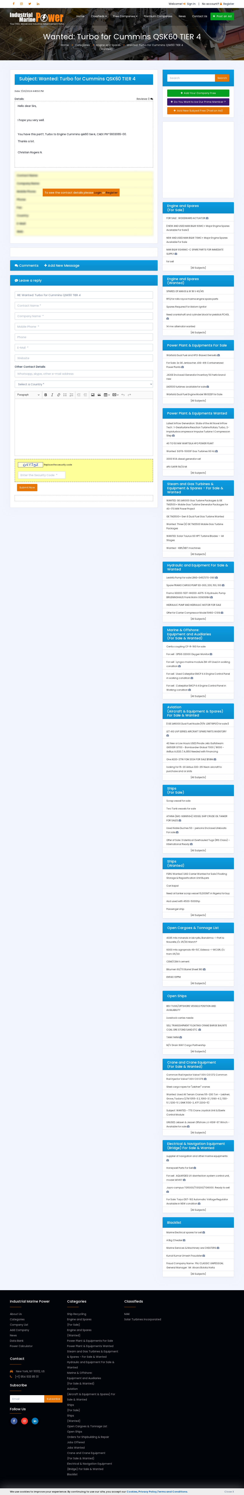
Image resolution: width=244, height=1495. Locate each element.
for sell (170, 261)
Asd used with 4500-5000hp (183, 901)
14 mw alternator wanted (180, 326)
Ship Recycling (76, 1314)
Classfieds (98, 16)
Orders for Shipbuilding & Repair (88, 1437)
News (182, 16)
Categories (17, 1319)
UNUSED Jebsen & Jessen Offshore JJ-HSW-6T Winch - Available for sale (198, 1124)
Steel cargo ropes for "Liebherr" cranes (188, 1086)
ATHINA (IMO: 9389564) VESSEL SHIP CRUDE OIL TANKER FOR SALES (196, 818)
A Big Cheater (174, 1240)
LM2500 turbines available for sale (186, 386)
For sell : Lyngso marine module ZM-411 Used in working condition (198, 664)
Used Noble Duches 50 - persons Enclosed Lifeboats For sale (196, 830)
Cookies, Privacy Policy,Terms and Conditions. (157, 1491)
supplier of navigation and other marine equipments (197, 1156)
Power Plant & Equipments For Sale (90, 1341)
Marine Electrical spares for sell (184, 1232)
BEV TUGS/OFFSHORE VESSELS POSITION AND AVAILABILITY (191, 1008)
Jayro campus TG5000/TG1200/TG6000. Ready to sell (198, 1187)
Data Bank (16, 1341)
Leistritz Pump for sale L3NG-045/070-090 (190, 577)
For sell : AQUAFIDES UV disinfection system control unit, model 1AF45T (197, 1178)
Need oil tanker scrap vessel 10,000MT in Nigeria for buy (198, 893)
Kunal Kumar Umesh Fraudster (184, 1255)
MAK (127, 1314)
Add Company (19, 1330)
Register (112, 193)
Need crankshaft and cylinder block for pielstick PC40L (197, 314)
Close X (229, 1491)
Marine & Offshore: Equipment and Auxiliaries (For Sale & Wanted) (84, 1378)
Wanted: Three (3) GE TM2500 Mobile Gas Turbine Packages (194, 526)
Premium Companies (158, 16)
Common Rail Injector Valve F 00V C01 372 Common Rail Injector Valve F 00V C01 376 (196, 1077)
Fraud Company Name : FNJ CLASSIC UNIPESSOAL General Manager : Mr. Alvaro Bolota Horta (194, 1265)
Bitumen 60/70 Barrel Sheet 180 (184, 969)
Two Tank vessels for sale (181, 808)
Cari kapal (172, 885)
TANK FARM (172, 1037)
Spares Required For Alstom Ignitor (186, 306)
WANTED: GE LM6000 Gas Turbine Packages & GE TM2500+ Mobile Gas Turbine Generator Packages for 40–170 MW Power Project (197, 504)
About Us (16, 1314)
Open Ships (74, 1432)
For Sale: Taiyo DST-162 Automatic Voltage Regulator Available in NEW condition (197, 1201)
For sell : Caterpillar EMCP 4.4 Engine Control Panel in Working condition (196, 687)
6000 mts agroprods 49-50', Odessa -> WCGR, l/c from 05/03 (195, 951)
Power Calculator (21, 1346)
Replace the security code (58, 464)
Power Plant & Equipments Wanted (90, 1346)
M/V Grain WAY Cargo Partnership (185, 1045)
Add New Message (63, 265)
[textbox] (84, 427)
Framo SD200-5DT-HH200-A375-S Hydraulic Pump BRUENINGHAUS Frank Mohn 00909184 (196, 595)
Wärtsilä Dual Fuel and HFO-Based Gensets (191, 355)
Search (222, 78)
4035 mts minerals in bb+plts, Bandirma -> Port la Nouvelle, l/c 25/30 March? (195, 940)
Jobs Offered (76, 1442)
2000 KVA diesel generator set (183, 458)
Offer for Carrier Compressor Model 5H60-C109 (193, 612)
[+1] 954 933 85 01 (26, 1377)
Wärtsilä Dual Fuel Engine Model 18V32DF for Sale (194, 394)
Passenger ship (175, 909)
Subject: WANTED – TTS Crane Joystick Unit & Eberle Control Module (195, 1112)
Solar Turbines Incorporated (142, 1319)
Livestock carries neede (179, 1017)
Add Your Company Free (199, 93)
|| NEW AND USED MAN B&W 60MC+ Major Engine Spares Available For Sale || (198, 228)
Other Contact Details (30, 367)
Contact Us (199, 16)
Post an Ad (224, 16)
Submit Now (27, 487)
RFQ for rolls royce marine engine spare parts (192, 298)
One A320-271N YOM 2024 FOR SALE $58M (190, 759)
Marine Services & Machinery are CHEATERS (191, 1247)
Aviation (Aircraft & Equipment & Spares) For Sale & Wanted (91, 1394)
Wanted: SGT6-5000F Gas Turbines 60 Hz (190, 451)
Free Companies (124, 16)
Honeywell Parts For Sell (179, 1168)
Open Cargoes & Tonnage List (87, 1426)
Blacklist (72, 1474)
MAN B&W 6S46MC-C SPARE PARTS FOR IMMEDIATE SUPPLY (194, 251)
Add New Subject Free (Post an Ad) (200, 110)
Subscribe (53, 1399)
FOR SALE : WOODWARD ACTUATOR (186, 218)
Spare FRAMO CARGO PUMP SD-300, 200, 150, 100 (194, 585)
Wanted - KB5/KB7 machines (183, 548)
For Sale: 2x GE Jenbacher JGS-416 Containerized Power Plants (194, 365)
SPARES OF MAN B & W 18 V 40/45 (185, 291)
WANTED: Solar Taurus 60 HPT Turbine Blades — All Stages (195, 538)
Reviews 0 (143, 99)
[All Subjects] (198, 267)
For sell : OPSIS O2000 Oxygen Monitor (188, 654)
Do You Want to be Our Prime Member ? (199, 102)
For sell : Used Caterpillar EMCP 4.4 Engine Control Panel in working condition (198, 676)
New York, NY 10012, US (30, 1371)
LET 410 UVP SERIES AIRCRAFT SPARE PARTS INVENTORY (196, 731)
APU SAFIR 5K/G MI (176, 466)
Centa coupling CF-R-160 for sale (185, 646)
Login (97, 193)
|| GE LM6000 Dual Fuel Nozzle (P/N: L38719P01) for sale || (197, 723)
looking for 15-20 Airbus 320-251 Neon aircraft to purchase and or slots (194, 769)
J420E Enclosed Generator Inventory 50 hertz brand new (196, 377)
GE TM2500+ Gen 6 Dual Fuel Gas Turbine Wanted (195, 516)
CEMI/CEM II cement (177, 961)
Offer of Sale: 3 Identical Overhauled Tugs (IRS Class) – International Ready (198, 842)
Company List (19, 1325)
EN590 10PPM (173, 977)
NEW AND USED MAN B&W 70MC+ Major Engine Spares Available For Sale (197, 240)
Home (80, 16)
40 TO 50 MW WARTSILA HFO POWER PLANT (190, 443)
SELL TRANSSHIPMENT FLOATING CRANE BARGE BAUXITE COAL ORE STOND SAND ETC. (196, 1027)
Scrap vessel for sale (178, 800)
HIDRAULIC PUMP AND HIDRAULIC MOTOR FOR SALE (193, 605)
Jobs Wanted (76, 1448)
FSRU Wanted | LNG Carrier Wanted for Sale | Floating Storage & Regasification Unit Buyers (196, 876)
